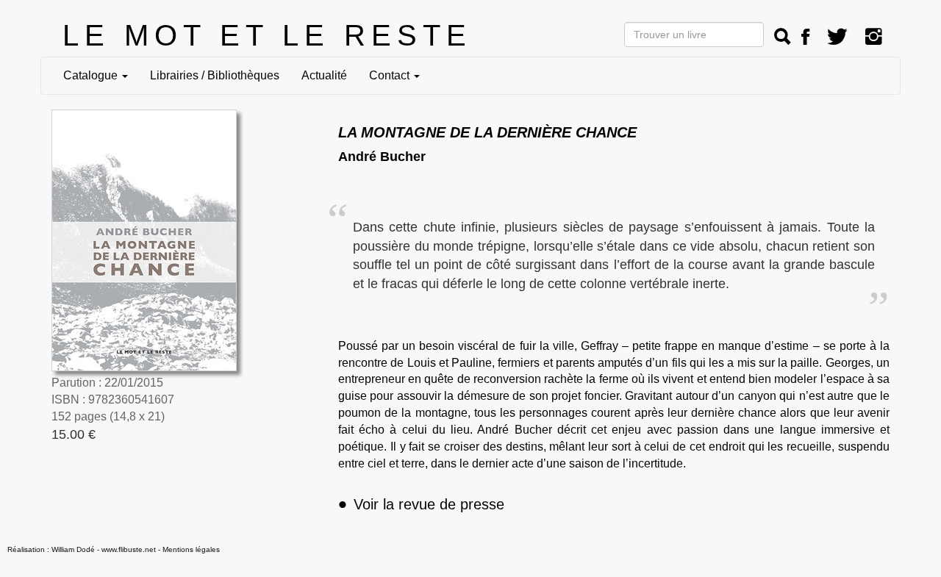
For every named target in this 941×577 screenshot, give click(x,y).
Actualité (324, 75)
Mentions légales (191, 549)
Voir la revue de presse (421, 504)
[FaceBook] (805, 37)
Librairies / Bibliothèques (214, 75)
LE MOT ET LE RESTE (267, 35)
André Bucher (382, 156)
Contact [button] (390, 75)
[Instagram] (873, 37)
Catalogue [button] (92, 75)
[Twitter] (837, 37)
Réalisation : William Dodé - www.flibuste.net (81, 549)
